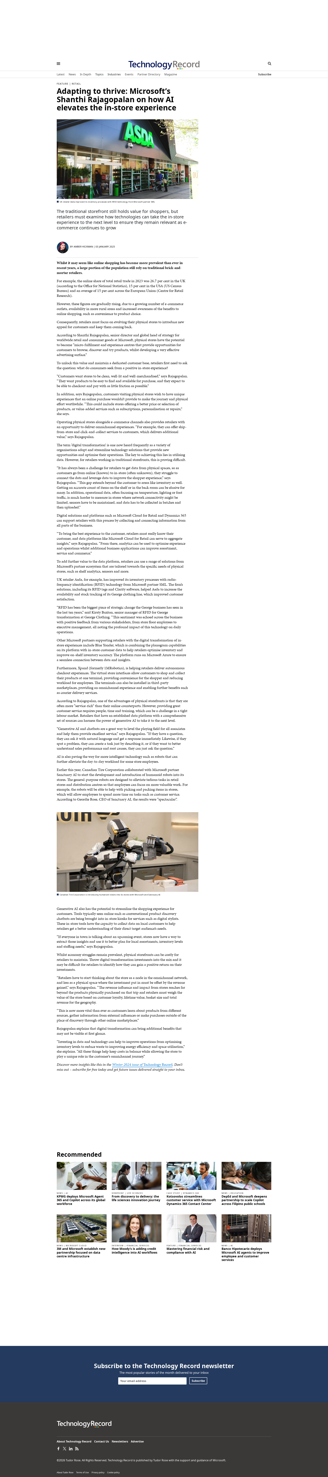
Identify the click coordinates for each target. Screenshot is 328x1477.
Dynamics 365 (191, 1193)
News (60, 1193)
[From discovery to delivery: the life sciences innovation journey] (137, 1175)
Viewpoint (118, 1193)
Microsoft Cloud (76, 1245)
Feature (62, 83)
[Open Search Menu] (269, 63)
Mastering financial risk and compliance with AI (188, 1250)
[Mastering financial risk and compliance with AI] (191, 1228)
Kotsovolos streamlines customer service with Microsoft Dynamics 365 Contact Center (191, 1200)
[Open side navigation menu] (58, 63)
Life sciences (135, 1193)
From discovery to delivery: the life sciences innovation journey (136, 1198)
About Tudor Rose (65, 1472)
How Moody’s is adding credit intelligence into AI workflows (134, 1250)
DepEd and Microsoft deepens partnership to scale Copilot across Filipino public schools (244, 1200)
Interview (118, 1245)
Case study (173, 1193)
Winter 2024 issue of (127, 1064)
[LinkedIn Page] (70, 1448)
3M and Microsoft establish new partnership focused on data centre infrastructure (81, 1252)
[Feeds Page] (77, 1448)
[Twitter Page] (64, 1448)
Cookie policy (113, 1472)
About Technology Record (74, 1441)
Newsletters (120, 1441)
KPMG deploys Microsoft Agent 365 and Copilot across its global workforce (81, 1200)
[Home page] (164, 64)
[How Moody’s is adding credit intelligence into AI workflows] (137, 1228)
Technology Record (158, 1064)
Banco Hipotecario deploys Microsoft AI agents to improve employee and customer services (245, 1254)
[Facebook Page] (58, 1448)
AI (67, 1193)
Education (237, 1193)
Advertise (137, 1441)
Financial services (138, 1245)
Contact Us (101, 1441)
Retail (76, 83)
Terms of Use (82, 1472)
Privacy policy (98, 1472)
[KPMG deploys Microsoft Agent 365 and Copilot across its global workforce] (82, 1175)
